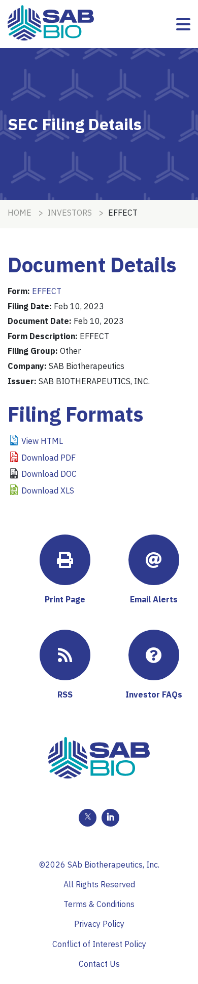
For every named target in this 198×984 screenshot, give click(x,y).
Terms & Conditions (99, 904)
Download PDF (48, 458)
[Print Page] (65, 560)
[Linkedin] (110, 818)
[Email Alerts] (153, 560)
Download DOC (49, 474)
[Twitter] (87, 818)
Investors (70, 213)
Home (19, 213)
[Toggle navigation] (183, 24)
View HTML (42, 441)
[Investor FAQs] (153, 655)
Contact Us (99, 964)
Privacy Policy (99, 924)
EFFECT (46, 291)
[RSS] (65, 655)
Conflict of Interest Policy (99, 944)
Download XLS (47, 490)
